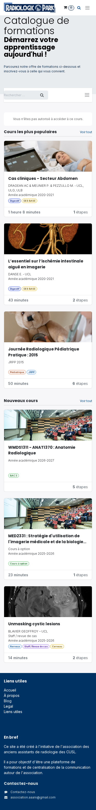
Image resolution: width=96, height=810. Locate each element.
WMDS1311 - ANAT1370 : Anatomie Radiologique (41, 450)
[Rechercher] (42, 95)
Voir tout (86, 132)
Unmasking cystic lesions (34, 624)
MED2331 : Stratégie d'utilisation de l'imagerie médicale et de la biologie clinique (45, 539)
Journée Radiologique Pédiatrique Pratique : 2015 (43, 352)
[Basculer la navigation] (87, 95)
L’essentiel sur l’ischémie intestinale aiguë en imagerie (45, 264)
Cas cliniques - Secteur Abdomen (43, 178)
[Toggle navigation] (87, 8)
